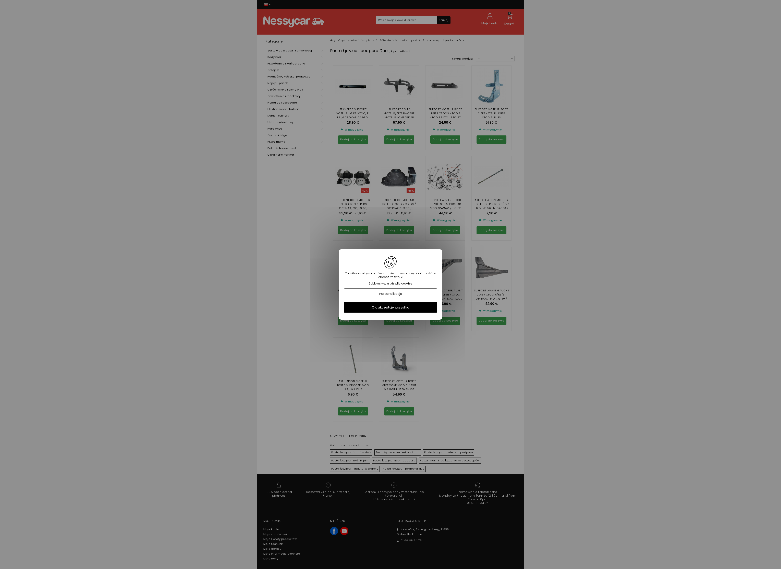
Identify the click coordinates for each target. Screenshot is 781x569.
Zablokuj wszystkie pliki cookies (390, 283)
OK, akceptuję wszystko (390, 307)
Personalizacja (390, 293)
